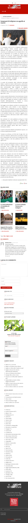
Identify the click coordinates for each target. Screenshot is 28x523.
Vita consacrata (9, 478)
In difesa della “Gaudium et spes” (17, 368)
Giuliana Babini (9, 380)
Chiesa (7, 418)
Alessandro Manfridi (23, 28)
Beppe (7, 366)
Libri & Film (8, 439)
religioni (7, 236)
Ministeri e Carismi (9, 443)
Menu (3, 11)
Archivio (7, 409)
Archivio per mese (8, 311)
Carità (7, 416)
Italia (4, 236)
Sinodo (7, 469)
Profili (7, 458)
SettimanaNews (10, 519)
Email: (6, 346)
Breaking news (9, 415)
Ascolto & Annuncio (10, 411)
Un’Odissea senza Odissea (15, 366)
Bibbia (7, 413)
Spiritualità (8, 472)
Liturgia (7, 441)
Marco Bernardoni (5, 210)
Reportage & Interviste (10, 464)
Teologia (7, 474)
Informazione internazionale (11, 434)
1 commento (11, 25)
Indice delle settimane (8, 304)
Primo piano (8, 457)
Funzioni (7, 430)
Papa (7, 448)
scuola (11, 236)
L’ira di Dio (14, 364)
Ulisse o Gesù (16, 375)
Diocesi (7, 422)
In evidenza (8, 432)
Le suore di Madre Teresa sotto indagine (20, 206)
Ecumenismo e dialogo (10, 425)
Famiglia (7, 429)
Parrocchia (8, 450)
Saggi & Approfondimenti (11, 467)
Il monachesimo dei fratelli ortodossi (13, 397)
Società (7, 471)
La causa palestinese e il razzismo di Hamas (7, 206)
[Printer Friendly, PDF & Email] (23, 184)
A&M (16, 520)
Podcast (7, 453)
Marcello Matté (19, 210)
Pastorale (8, 451)
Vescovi (7, 476)
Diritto (7, 423)
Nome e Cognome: (9, 350)
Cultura (7, 420)
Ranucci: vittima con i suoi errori (16, 386)
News (7, 446)
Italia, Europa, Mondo (10, 436)
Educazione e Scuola (10, 427)
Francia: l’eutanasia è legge (11, 400)
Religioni (7, 462)
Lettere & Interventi (7, 16)
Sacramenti (8, 465)
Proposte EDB (9, 460)
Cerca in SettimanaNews (9, 303)
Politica (7, 455)
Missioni (7, 444)
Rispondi (8, 256)
